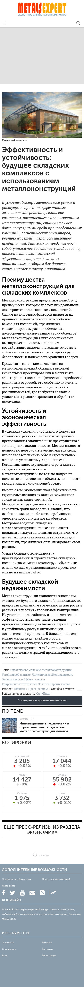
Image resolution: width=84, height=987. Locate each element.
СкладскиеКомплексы (25, 670)
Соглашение (9, 949)
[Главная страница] (42, 10)
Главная (19, 689)
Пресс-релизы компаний (56, 879)
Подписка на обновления (16, 879)
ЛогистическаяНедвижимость (52, 674)
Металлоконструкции (56, 670)
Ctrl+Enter (43, 693)
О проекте (8, 942)
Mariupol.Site (9, 919)
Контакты (47, 949)
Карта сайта (8, 885)
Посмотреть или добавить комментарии (42, 700)
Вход (4, 955)
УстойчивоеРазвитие (16, 674)
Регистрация (49, 955)
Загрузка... (44, 855)
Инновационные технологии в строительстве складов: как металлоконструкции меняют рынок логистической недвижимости (44, 731)
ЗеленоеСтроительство (54, 684)
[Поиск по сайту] (78, 23)
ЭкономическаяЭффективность (24, 679)
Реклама (47, 942)
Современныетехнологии (19, 684)
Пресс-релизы (38, 689)
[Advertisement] (42, 55)
